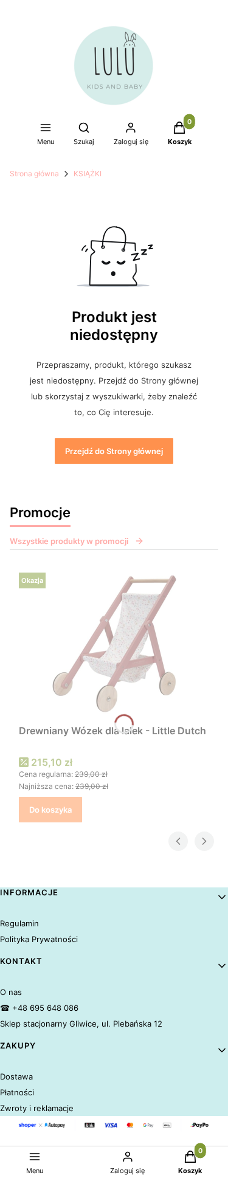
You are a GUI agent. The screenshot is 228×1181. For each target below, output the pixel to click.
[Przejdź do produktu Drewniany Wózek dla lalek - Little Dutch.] (114, 644)
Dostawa (16, 1076)
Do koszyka (50, 809)
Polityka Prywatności (39, 939)
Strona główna (34, 173)
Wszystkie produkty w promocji (69, 541)
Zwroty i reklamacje (37, 1108)
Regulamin (19, 923)
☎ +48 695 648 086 (39, 1008)
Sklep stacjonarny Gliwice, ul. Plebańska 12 (81, 1023)
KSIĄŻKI (88, 173)
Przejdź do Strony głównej (114, 451)
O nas (11, 992)
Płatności (17, 1092)
